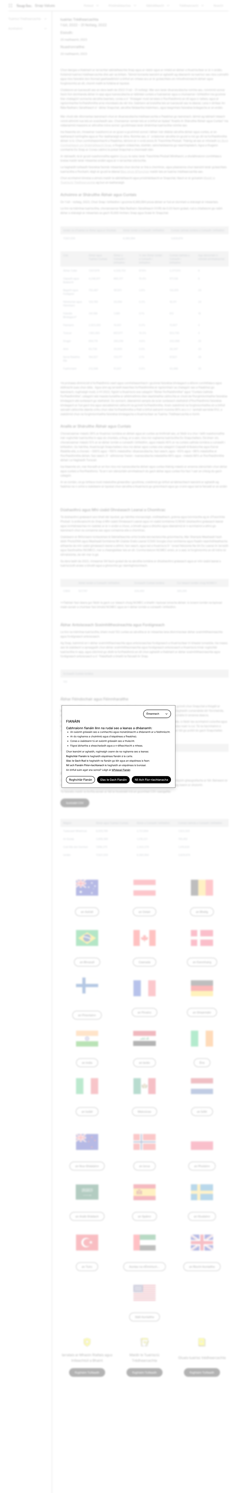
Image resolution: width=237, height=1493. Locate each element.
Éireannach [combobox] (152, 713)
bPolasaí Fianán (121, 769)
